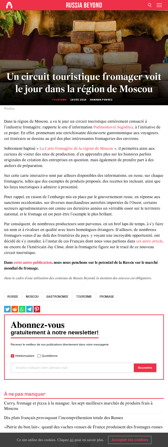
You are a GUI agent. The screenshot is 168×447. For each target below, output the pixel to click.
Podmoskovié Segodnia (113, 127)
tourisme (84, 296)
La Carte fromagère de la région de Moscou (76, 149)
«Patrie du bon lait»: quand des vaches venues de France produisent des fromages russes (83, 427)
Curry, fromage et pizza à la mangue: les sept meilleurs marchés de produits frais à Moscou (78, 406)
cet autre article (149, 241)
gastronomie (57, 296)
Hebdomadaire (24, 355)
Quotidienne (50, 355)
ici (72, 440)
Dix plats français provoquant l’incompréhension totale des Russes (63, 418)
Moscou (32, 296)
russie (12, 296)
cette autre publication (33, 263)
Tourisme (59, 99)
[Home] (9, 5)
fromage (107, 296)
